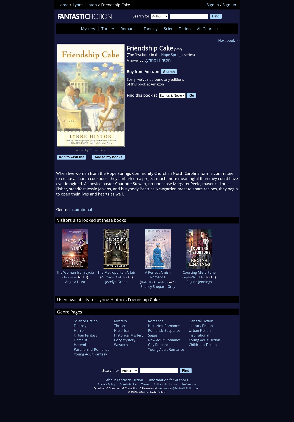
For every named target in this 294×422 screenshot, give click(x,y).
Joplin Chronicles (194, 277)
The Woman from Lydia (75, 272)
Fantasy (151, 28)
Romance (129, 28)
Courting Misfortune (199, 272)
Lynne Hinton (157, 60)
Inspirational (80, 209)
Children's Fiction (203, 344)
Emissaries (70, 277)
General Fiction (201, 321)
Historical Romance (164, 325)
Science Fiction (177, 28)
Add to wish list (71, 157)
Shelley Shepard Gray (158, 286)
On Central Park (111, 277)
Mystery (88, 28)
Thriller (107, 28)
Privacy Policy (106, 384)
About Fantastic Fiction (124, 380)
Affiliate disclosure (165, 384)
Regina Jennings (199, 281)
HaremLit (81, 344)
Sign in (213, 4)
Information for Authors (168, 380)
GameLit (80, 340)
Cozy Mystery (124, 340)
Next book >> (229, 40)
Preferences (189, 384)
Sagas (153, 335)
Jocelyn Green (116, 281)
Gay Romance (159, 344)
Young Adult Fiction (204, 340)
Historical (122, 330)
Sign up (229, 4)
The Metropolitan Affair (116, 272)
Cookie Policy (128, 384)
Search (169, 72)
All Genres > (209, 28)
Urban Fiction (200, 330)
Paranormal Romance (91, 349)
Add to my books (108, 157)
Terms (145, 384)
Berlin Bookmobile (152, 282)
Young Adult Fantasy (90, 354)
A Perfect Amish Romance (158, 274)
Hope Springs (172, 54)
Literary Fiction (201, 325)
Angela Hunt (75, 281)
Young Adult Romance (166, 349)
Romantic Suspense (164, 330)
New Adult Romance (164, 340)
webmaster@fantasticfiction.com (179, 388)
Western (121, 344)
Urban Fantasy (85, 335)
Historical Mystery (128, 335)
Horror (79, 330)
